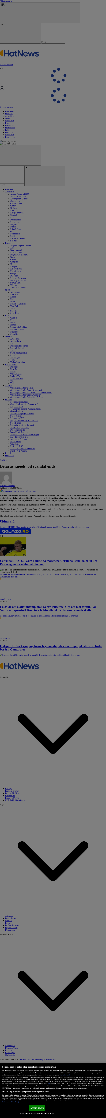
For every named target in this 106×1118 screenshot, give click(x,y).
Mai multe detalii (65, 1075)
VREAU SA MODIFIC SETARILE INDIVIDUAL (36, 1113)
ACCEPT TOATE (37, 1108)
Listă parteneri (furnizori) (10, 1102)
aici (49, 1084)
